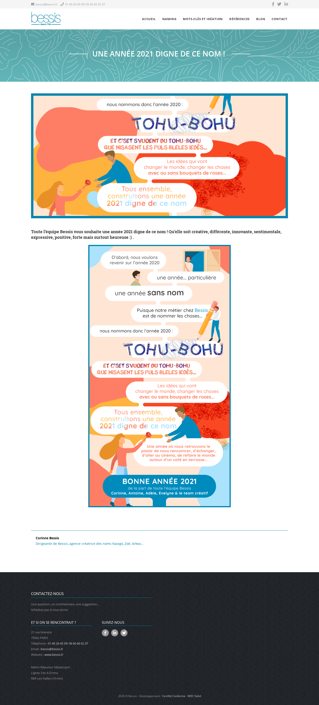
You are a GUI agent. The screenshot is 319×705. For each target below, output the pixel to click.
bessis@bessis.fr (45, 4)
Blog (260, 19)
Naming (169, 19)
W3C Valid (194, 696)
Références (239, 19)
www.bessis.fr (53, 654)
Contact (279, 19)
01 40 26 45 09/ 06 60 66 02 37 (84, 4)
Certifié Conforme (173, 696)
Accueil (149, 19)
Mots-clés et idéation (203, 19)
